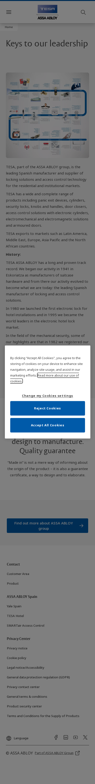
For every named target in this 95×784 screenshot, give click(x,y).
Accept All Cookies (47, 425)
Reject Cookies (47, 408)
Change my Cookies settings (47, 395)
